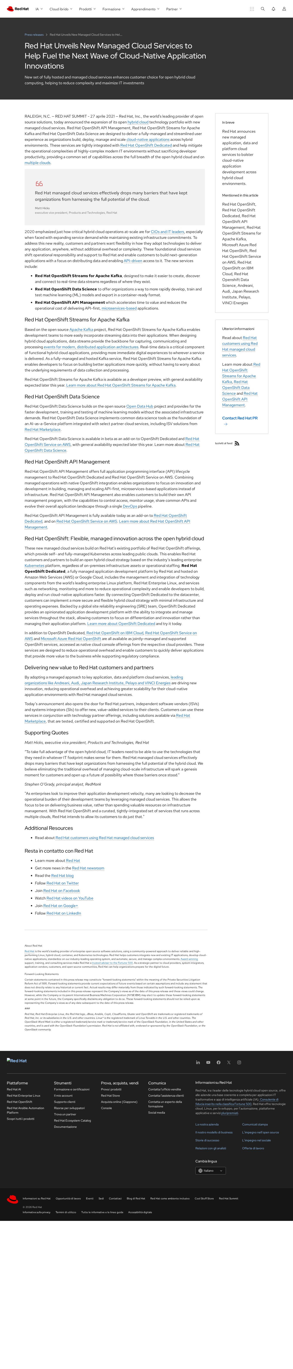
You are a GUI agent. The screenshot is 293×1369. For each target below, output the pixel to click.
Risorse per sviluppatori (69, 1108)
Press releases (34, 35)
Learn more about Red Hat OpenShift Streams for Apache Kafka (120, 385)
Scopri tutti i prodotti (20, 1119)
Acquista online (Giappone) (119, 1102)
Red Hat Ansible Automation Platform (25, 1110)
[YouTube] (208, 1064)
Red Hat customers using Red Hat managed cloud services (105, 837)
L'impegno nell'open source (260, 1132)
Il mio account (63, 1095)
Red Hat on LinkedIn (64, 913)
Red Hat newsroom (88, 868)
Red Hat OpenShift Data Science (235, 387)
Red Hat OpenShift (19, 1102)
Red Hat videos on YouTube (70, 898)
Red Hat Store (110, 1095)
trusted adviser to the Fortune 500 (112, 963)
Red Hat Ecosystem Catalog (72, 1120)
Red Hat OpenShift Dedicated (146, 145)
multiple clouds (37, 162)
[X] (228, 1064)
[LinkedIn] (198, 1064)
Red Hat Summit (228, 1198)
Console (106, 1108)
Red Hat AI (14, 1089)
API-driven (133, 260)
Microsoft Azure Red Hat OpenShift (71, 638)
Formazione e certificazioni (71, 1089)
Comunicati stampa (255, 1124)
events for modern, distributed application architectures (91, 346)
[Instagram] (239, 1064)
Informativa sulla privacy (36, 1212)
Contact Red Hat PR (240, 418)
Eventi (90, 1198)
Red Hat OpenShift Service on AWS (86, 521)
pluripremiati (229, 1113)
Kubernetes (34, 565)
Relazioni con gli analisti (210, 1148)
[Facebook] (218, 1064)
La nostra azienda (207, 1124)
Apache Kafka (81, 329)
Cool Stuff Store (204, 1198)
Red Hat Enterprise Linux (23, 1095)
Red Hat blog (62, 875)
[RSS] (237, 443)
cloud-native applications (148, 139)
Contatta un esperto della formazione (165, 1104)
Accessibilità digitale (140, 1212)
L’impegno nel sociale (256, 1140)
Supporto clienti (64, 1102)
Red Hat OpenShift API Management (240, 399)
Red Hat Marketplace (42, 429)
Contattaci (115, 1198)
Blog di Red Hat (136, 1198)
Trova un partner (65, 1114)
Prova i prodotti (111, 1089)
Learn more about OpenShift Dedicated (121, 623)
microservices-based (119, 308)
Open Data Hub (139, 406)
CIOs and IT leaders (167, 231)
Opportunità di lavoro (68, 1198)
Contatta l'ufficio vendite (164, 1089)
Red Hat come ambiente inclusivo (170, 1198)
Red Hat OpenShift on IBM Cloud (114, 632)
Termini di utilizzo (66, 1212)
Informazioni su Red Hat (37, 1198)
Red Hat (73, 860)
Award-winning (189, 959)
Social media (156, 1112)
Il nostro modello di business (214, 1132)
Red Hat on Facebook (61, 890)
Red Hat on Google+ (60, 905)
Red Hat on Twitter (63, 883)
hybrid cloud (138, 122)
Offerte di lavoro (253, 1148)
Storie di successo (207, 1140)
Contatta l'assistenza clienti (166, 1095)
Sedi (101, 1198)
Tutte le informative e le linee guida (102, 1212)
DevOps (130, 506)
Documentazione (65, 1127)
